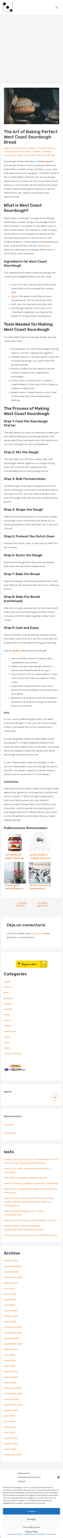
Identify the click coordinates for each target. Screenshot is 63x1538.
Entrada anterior (20, 904)
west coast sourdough (42, 155)
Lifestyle (46, 151)
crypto (7, 981)
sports (7, 1036)
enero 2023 (10, 1449)
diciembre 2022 (12, 1454)
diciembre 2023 (13, 1388)
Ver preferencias (31, 1527)
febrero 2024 (11, 1377)
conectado (38, 933)
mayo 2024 (10, 1360)
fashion (8, 986)
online (7, 1020)
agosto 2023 (11, 1410)
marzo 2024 (10, 1371)
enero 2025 (10, 1321)
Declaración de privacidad (34, 1534)
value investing (13, 1053)
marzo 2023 (10, 1437)
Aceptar (31, 1511)
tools (6, 1042)
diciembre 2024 (12, 1327)
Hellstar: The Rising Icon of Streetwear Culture (30, 1220)
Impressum (51, 1534)
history (8, 1003)
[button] (58, 1477)
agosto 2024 (10, 1349)
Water (14, 296)
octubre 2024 (11, 1338)
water (48, 169)
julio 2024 (9, 1354)
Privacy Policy (31, 1531)
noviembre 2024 (13, 1332)
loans (7, 1014)
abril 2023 (9, 1432)
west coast (23, 155)
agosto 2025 (10, 1282)
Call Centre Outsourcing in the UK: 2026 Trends (30, 1235)
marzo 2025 (10, 1310)
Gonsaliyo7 (10, 1133)
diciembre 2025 (12, 1266)
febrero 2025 (11, 1316)
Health (37, 151)
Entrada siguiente (42, 905)
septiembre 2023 (13, 1404)
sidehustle (10, 1031)
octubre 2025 (11, 1271)
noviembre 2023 (13, 1393)
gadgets (8, 998)
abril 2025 (9, 1304)
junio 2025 (10, 1293)
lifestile (8, 1009)
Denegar (31, 1519)
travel (7, 1047)
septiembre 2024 (13, 1343)
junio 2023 (10, 1421)
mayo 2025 (10, 1299)
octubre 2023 (11, 1399)
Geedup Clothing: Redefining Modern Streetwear (31, 1183)
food (6, 992)
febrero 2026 (11, 1260)
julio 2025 (9, 1288)
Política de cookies (14, 1534)
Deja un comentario (15, 147)
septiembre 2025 (13, 1277)
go (55, 1097)
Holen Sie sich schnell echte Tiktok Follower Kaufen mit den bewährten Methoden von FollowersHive (29, 1202)
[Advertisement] (31, 48)
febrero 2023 (11, 1443)
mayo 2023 (10, 1426)
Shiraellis (9, 1124)
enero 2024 (10, 1382)
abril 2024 (9, 1365)
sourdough (10, 155)
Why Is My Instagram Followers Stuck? (26, 1177)
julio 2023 (9, 1415)
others (32, 147)
